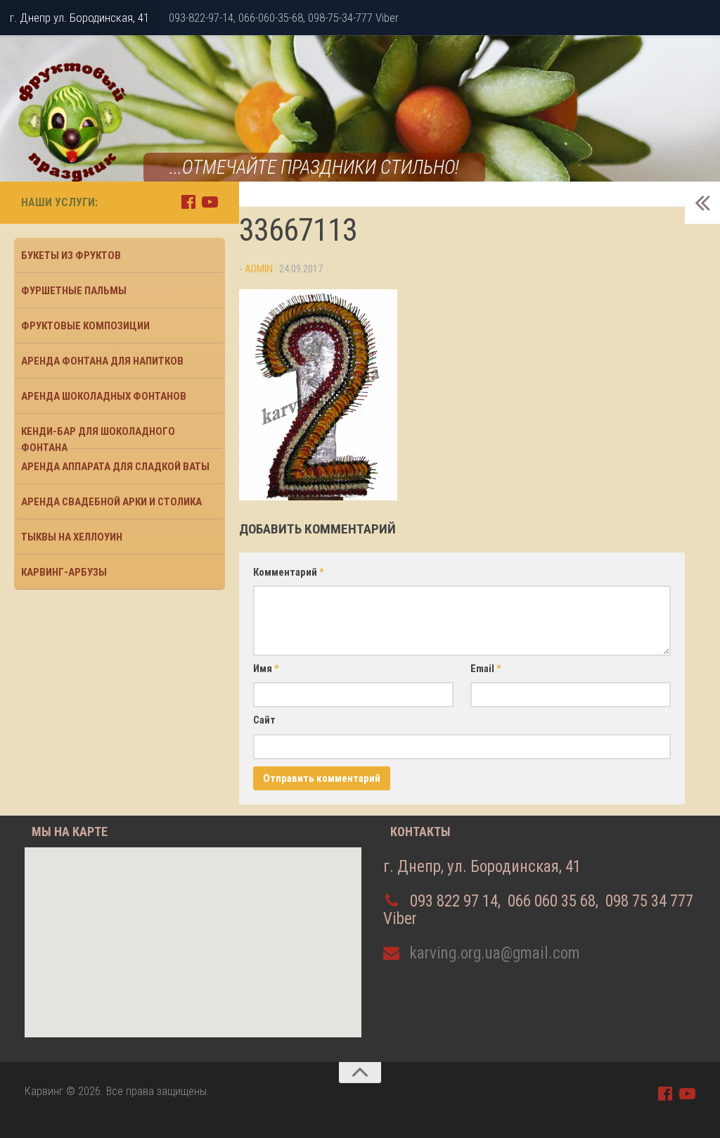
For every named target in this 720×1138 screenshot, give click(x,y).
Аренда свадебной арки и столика (111, 501)
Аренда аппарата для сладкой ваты (115, 466)
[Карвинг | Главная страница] (70, 123)
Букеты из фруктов (71, 255)
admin (259, 269)
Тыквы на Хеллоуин (71, 537)
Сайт (264, 720)
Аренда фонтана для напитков (102, 361)
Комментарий (288, 572)
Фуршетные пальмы (74, 290)
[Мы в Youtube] (210, 202)
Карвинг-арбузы (64, 572)
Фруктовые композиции (85, 326)
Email (485, 668)
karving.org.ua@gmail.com (495, 953)
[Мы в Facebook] (188, 202)
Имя (266, 668)
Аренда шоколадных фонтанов (103, 396)
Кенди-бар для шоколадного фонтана (98, 437)
